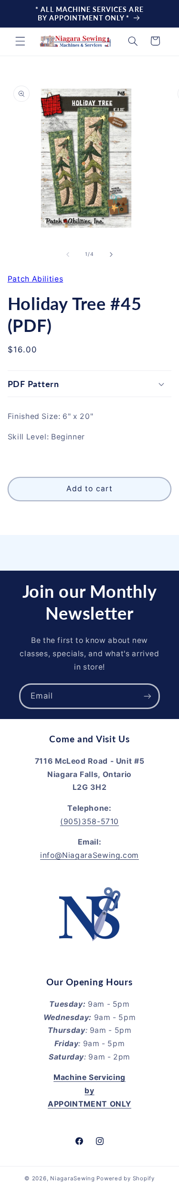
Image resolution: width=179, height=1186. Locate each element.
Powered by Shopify (125, 1178)
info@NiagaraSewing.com (89, 855)
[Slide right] (111, 254)
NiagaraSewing (72, 1178)
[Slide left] (67, 254)
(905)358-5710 (89, 821)
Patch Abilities (35, 278)
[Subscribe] (147, 696)
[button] (20, 41)
